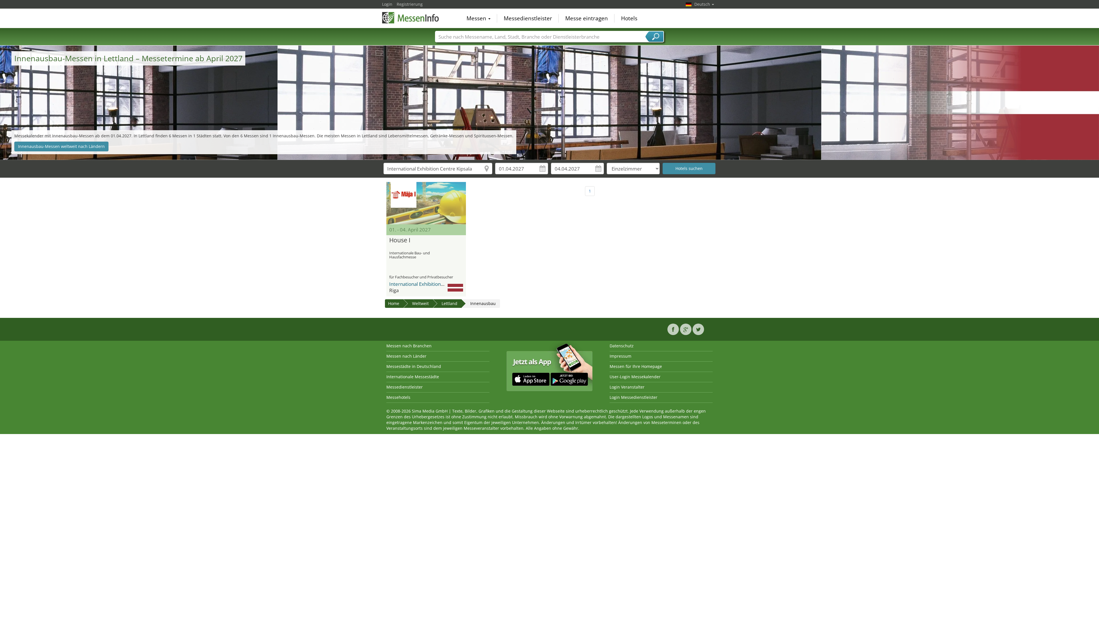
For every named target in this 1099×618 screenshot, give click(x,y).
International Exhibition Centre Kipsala (431, 284)
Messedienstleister (528, 18)
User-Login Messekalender (635, 376)
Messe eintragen (586, 18)
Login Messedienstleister (633, 397)
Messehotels (398, 397)
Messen (477, 18)
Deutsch (702, 4)
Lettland (449, 303)
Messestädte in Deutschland (413, 366)
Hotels (629, 18)
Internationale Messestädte (412, 376)
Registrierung (410, 4)
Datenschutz (622, 345)
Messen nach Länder (406, 356)
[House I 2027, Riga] (426, 203)
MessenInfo (410, 17)
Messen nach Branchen (409, 345)
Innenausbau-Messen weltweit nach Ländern (61, 146)
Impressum (620, 356)
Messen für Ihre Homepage (636, 366)
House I (399, 240)
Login (387, 4)
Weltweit (420, 303)
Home (393, 303)
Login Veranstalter (627, 387)
